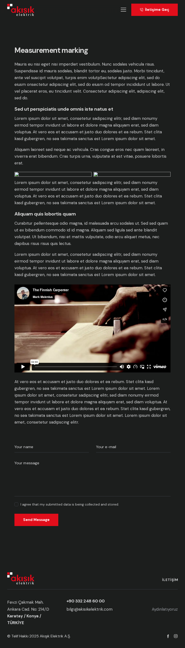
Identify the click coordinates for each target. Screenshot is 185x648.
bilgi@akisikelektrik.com (89, 609)
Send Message (36, 519)
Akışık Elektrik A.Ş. (55, 636)
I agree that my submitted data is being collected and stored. (69, 504)
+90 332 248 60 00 (85, 601)
